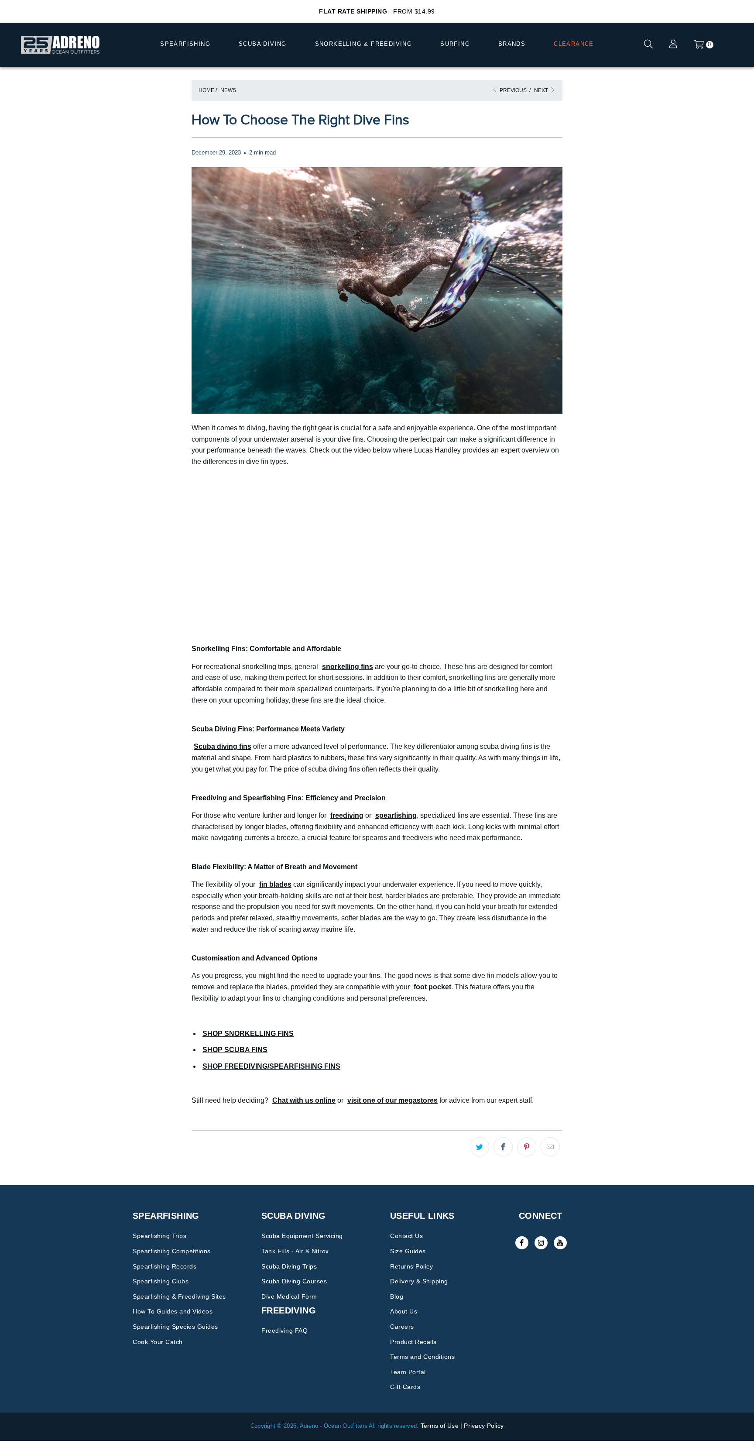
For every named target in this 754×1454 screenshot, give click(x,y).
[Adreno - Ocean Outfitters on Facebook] (521, 1242)
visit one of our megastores (392, 1100)
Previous (512, 90)
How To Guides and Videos (172, 1311)
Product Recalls (413, 1341)
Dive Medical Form (289, 1296)
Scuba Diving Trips (289, 1266)
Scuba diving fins (222, 746)
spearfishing (396, 815)
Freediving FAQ (284, 1330)
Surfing (455, 44)
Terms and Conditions (422, 1356)
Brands (511, 44)
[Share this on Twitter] (479, 1146)
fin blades (275, 884)
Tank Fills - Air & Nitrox (295, 1251)
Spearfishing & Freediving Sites (179, 1296)
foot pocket (432, 987)
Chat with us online (304, 1100)
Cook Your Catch (158, 1341)
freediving (346, 815)
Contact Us (406, 1235)
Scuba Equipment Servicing (302, 1235)
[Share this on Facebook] (503, 1146)
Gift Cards (405, 1386)
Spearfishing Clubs (160, 1281)
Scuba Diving (263, 44)
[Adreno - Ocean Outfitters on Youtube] (560, 1242)
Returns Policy (411, 1266)
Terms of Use (440, 1425)
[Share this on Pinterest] (526, 1146)
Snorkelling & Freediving (363, 44)
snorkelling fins (347, 666)
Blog (396, 1296)
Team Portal (408, 1371)
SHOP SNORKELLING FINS (248, 1033)
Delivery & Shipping (419, 1281)
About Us (403, 1311)
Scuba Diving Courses (294, 1281)
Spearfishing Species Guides (175, 1326)
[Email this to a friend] (550, 1146)
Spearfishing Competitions (172, 1251)
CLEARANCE (574, 44)
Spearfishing (185, 44)
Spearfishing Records (164, 1266)
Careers (402, 1326)
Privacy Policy (484, 1425)
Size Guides (408, 1251)
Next (541, 90)
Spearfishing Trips (159, 1235)
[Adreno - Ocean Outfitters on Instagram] (541, 1242)
